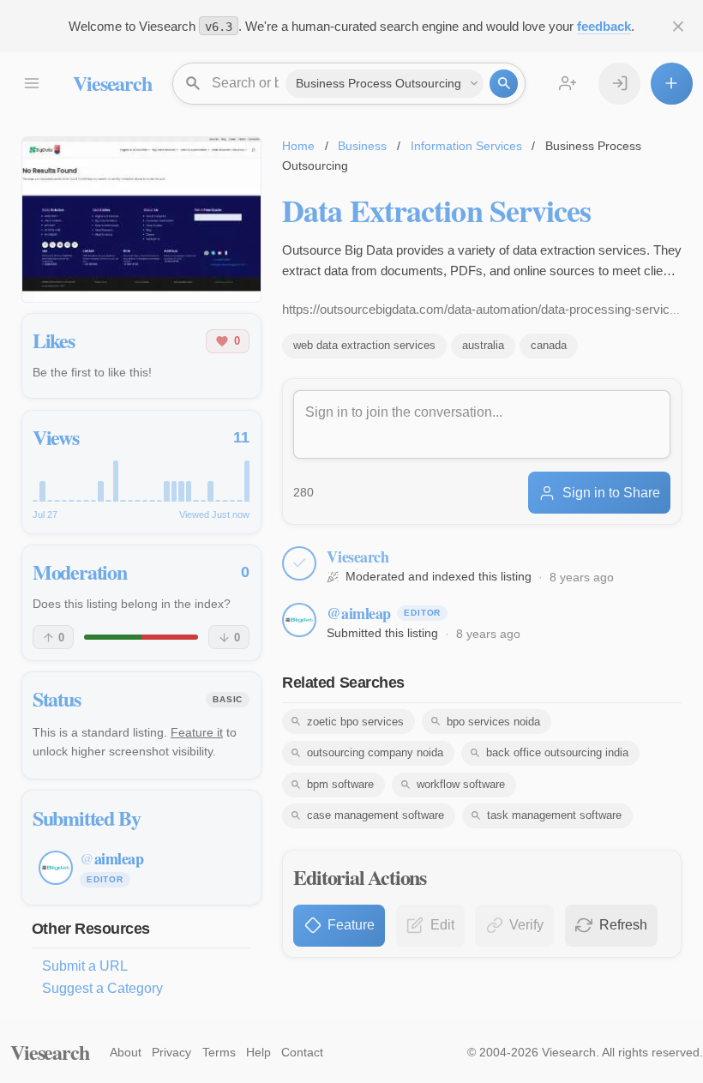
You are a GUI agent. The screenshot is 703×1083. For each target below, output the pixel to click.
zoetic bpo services (355, 721)
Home (298, 146)
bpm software (340, 784)
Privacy (171, 1052)
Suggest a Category (102, 988)
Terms (219, 1052)
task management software (554, 815)
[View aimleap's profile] (299, 620)
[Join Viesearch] (568, 84)
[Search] (504, 83)
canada (549, 345)
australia (483, 345)
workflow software (461, 784)
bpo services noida (493, 721)
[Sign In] (619, 84)
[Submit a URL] (672, 84)
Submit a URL (85, 966)
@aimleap (358, 613)
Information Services (466, 146)
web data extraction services (364, 345)
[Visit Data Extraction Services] (141, 219)
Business (362, 146)
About (125, 1052)
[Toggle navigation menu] (31, 84)
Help (258, 1052)
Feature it (197, 732)
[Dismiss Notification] (678, 26)
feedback (604, 26)
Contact (302, 1052)
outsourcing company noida (375, 752)
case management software (375, 815)
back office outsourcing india (557, 752)
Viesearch (112, 83)
